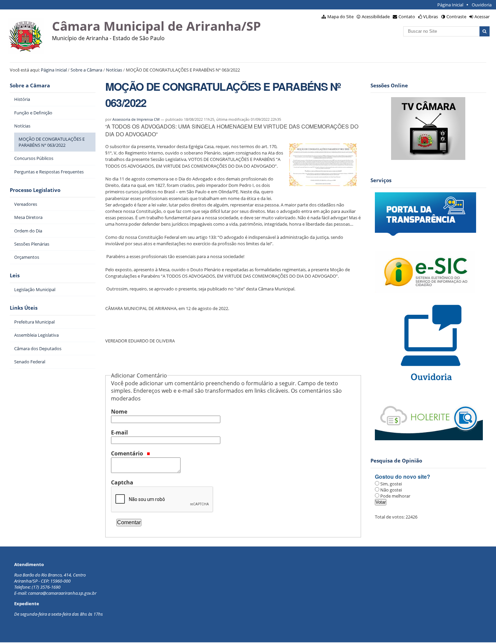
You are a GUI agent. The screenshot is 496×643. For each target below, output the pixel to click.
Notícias (114, 70)
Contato (406, 16)
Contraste (456, 16)
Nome (119, 411)
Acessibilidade (376, 16)
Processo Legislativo (35, 190)
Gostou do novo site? (402, 476)
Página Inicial (450, 5)
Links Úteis (23, 307)
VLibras (430, 16)
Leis (15, 275)
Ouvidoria (482, 5)
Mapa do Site (340, 16)
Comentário (127, 453)
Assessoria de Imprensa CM (136, 119)
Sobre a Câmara (86, 70)
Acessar (482, 16)
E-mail (119, 432)
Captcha (122, 482)
